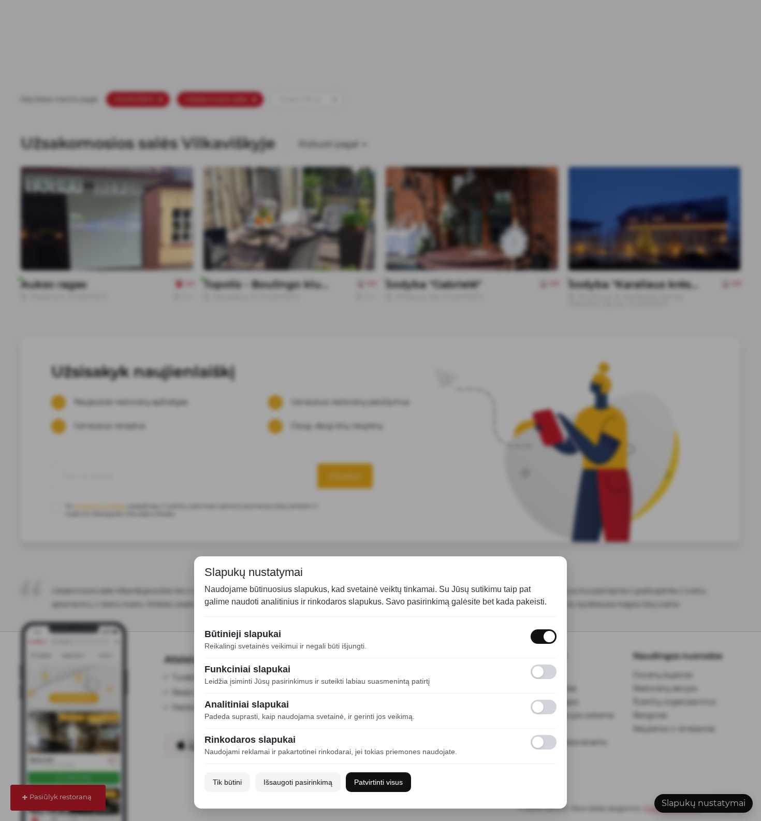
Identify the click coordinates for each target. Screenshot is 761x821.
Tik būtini (227, 782)
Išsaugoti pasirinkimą (298, 782)
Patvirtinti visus (378, 782)
